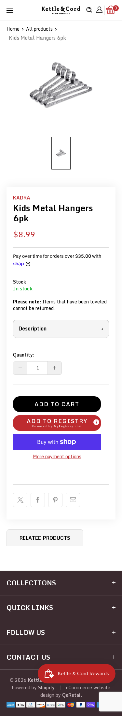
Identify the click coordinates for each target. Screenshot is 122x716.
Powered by (25, 687)
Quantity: (23, 354)
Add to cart (56, 404)
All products (39, 29)
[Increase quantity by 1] (54, 367)
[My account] (99, 10)
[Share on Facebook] (38, 500)
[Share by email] (73, 500)
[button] (57, 423)
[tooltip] (96, 422)
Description (61, 328)
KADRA (21, 197)
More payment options (57, 456)
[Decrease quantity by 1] (20, 367)
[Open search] (89, 10)
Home (13, 29)
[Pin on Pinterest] (55, 500)
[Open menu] (10, 10)
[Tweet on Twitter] (20, 500)
